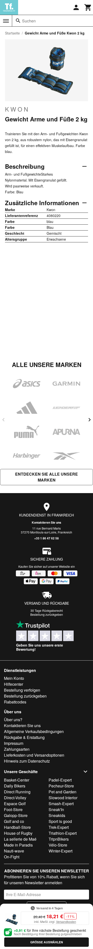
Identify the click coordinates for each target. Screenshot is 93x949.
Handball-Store (17, 827)
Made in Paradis (18, 845)
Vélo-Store (58, 845)
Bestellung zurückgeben (46, 614)
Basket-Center (16, 780)
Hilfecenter (13, 684)
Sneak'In (56, 809)
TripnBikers (59, 839)
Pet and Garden (62, 792)
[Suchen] (18, 20)
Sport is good (60, 821)
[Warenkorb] (88, 7)
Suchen (29, 21)
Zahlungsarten (17, 749)
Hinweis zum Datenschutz (27, 761)
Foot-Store (13, 809)
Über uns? (13, 719)
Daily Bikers (14, 786)
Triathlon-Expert (63, 833)
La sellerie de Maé (20, 839)
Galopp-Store (16, 815)
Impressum (13, 743)
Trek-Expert (59, 827)
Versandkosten (66, 921)
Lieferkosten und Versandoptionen (34, 755)
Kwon (17, 109)
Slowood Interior (63, 797)
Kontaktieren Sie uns (46, 522)
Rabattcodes (15, 702)
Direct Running (17, 792)
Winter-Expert (60, 851)
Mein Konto (14, 678)
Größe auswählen (46, 942)
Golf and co (14, 821)
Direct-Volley (15, 797)
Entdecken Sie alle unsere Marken (46, 477)
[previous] (3, 419)
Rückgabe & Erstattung (24, 737)
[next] (89, 419)
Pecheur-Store (61, 786)
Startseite (12, 33)
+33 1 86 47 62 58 (46, 538)
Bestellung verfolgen (22, 690)
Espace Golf (15, 803)
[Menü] (6, 21)
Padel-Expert (60, 780)
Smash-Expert (61, 803)
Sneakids (57, 815)
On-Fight (11, 857)
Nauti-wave (14, 851)
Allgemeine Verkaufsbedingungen (34, 731)
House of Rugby (18, 833)
